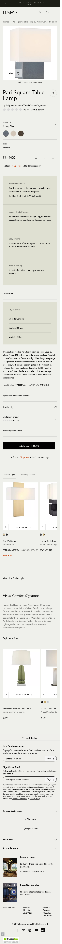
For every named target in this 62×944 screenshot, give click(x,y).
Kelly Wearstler (13, 105)
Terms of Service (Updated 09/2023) (47, 911)
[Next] (54, 3)
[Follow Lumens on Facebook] (17, 930)
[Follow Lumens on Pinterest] (23, 930)
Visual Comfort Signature (34, 105)
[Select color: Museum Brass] (44, 534)
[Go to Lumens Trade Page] (10, 867)
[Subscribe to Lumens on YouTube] (36, 930)
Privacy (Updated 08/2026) (27, 910)
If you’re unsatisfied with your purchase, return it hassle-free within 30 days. (29, 245)
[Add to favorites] (53, 93)
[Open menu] (54, 12)
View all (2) (14, 73)
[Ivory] (13, 133)
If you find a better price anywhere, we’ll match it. (27, 272)
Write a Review (37, 110)
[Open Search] (40, 12)
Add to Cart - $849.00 (29, 446)
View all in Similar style (13, 578)
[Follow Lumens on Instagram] (30, 930)
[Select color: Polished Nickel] (48, 702)
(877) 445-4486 (34, 196)
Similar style (9, 474)
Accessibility (9, 907)
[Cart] (47, 13)
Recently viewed (28, 474)
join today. (25, 866)
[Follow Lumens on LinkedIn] (43, 930)
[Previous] (6, 3)
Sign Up (50, 758)
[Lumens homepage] (10, 13)
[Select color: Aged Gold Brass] (4, 534)
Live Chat (16, 196)
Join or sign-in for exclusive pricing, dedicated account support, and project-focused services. (30, 218)
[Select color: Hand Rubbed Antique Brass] (45, 702)
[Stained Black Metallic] (21, 133)
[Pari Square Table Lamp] (30, 53)
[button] (12, 109)
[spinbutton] (45, 158)
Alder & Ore (8, 544)
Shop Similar (22, 527)
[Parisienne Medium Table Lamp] (21, 667)
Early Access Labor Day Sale (31, 3)
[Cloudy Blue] (6, 133)
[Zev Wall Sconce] (20, 499)
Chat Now (31, 819)
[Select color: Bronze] (42, 702)
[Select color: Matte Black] (7, 534)
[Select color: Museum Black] (41, 534)
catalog (37, 892)
